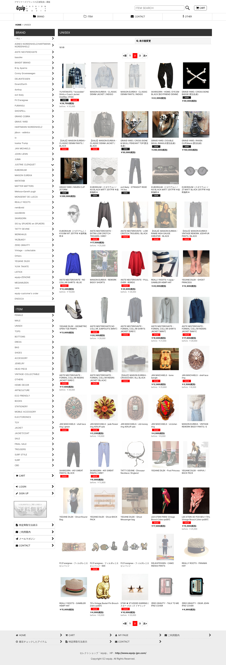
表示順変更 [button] (145, 40)
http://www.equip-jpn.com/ (130, 653)
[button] (187, 17)
